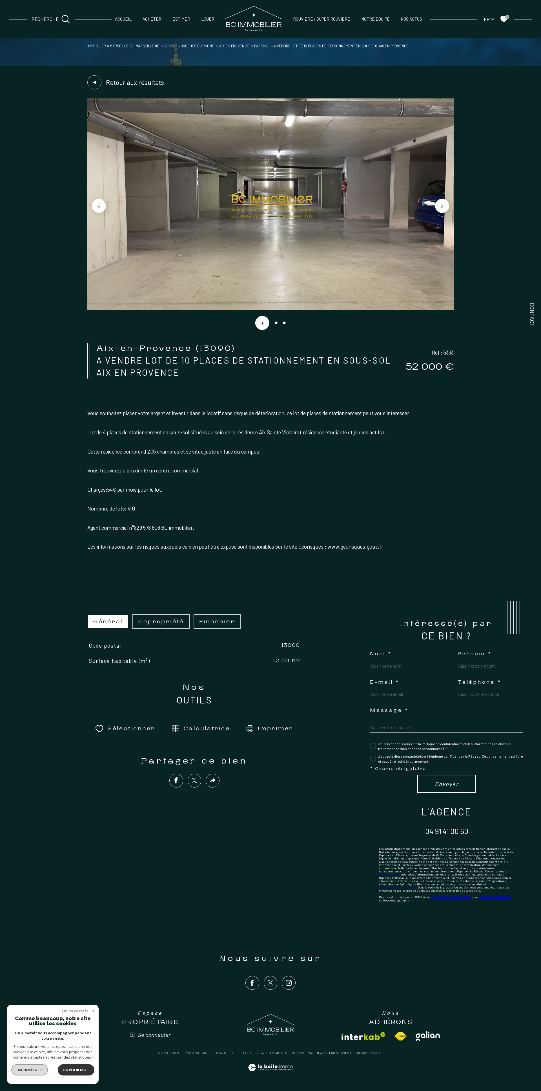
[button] (442, 206)
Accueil (123, 18)
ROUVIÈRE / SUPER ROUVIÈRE (321, 18)
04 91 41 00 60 (446, 831)
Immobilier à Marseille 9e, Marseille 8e (123, 46)
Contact (532, 315)
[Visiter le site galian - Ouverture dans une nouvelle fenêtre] (428, 1036)
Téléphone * (479, 682)
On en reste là (75, 1011)
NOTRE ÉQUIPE (375, 18)
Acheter (152, 18)
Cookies (376, 1053)
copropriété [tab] (161, 621)
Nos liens (338, 1053)
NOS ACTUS (411, 18)
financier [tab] (217, 621)
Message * (389, 710)
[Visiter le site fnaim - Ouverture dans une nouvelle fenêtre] (400, 1036)
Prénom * (474, 654)
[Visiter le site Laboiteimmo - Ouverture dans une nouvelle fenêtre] (270, 1073)
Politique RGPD (357, 1053)
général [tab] (108, 621)
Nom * (381, 654)
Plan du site (280, 1053)
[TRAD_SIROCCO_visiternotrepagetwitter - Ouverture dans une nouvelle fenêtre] (271, 983)
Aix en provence (234, 46)
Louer (207, 18)
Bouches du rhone (197, 46)
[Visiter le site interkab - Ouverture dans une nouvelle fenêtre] (363, 1036)
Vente (170, 46)
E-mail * (384, 682)
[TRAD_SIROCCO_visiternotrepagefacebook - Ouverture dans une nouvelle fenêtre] (252, 983)
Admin (324, 1053)
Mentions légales (305, 1053)
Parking (261, 46)
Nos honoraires (258, 1053)
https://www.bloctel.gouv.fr (397, 887)
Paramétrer (30, 1069)
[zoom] (270, 308)
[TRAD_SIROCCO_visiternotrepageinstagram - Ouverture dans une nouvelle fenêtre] (289, 983)
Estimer (181, 18)
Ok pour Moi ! (76, 1069)
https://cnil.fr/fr (390, 874)
